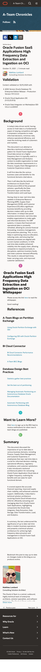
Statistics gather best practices (19, 378)
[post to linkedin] (15, 37)
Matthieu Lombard (16, 72)
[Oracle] (5, 3)
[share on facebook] (5, 37)
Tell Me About (7, 44)
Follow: (7, 22)
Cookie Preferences (13, 654)
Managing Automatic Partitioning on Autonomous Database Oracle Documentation (21, 393)
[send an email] (20, 37)
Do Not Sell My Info (28, 651)
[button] (29, 3)
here (26, 297)
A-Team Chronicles (19, 3)
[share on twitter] (10, 37)
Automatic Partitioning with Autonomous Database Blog (18, 404)
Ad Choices (24, 654)
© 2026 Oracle (11, 651)
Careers (31, 654)
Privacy (19, 651)
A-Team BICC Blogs (14, 361)
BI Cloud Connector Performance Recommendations (20, 353)
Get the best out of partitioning (19, 385)
